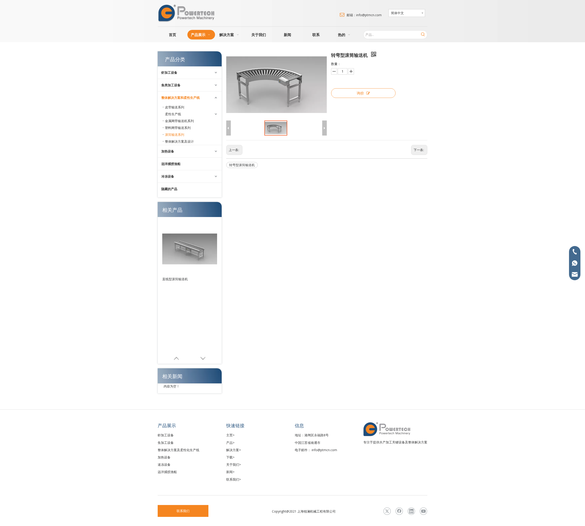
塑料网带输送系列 (178, 128)
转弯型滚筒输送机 (242, 165)
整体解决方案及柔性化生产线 (178, 450)
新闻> (230, 472)
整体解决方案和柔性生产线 (180, 97)
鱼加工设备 (166, 442)
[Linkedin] (411, 511)
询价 (360, 93)
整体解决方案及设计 (179, 141)
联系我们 (183, 511)
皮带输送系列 (174, 107)
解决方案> (233, 450)
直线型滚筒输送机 (175, 279)
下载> (230, 457)
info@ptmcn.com (324, 450)
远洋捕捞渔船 (171, 164)
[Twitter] (387, 511)
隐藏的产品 (169, 189)
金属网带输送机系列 (179, 121)
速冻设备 (164, 464)
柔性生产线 (173, 114)
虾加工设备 (169, 72)
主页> (230, 435)
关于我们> (233, 464)
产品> (230, 442)
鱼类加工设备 (171, 85)
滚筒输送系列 (174, 134)
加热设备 (167, 151)
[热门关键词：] (423, 35)
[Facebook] (399, 511)
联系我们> (233, 479)
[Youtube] (423, 511)
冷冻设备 (167, 176)
